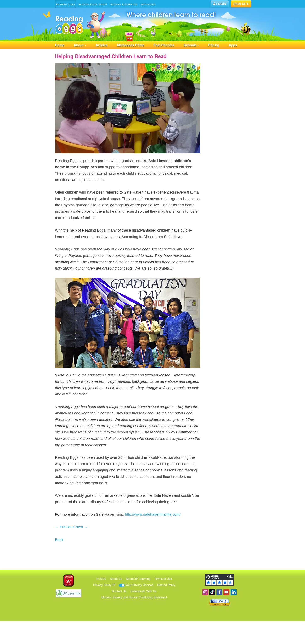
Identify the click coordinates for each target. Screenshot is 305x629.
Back (59, 540)
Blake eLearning (68, 580)
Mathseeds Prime (130, 45)
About (79, 45)
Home (59, 45)
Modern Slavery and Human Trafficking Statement (134, 597)
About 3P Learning (138, 578)
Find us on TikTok (212, 592)
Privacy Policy (102, 585)
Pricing (213, 45)
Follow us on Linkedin (234, 592)
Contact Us (119, 591)
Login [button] (220, 3)
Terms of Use (163, 578)
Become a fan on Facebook (219, 592)
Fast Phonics (164, 45)
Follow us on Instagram (205, 592)
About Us (116, 578)
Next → (81, 527)
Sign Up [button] (240, 3)
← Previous (64, 527)
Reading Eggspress (124, 4)
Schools (190, 45)
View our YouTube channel (226, 592)
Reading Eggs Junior (92, 4)
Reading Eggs (65, 4)
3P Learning (68, 593)
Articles (102, 45)
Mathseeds (148, 4)
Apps (233, 45)
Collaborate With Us (143, 591)
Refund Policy (166, 585)
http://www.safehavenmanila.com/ (153, 514)
